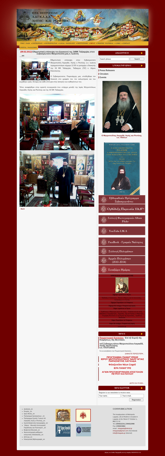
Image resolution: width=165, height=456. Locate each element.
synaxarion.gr (122, 326)
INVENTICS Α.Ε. (136, 452)
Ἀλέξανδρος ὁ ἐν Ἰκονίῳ (122, 300)
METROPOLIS (37, 43)
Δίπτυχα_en (28, 437)
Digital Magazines (28, 47)
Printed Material (105, 43)
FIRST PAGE (25, 43)
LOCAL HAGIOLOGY (67, 43)
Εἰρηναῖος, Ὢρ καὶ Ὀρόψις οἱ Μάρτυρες (131, 314)
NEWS (92, 43)
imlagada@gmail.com (120, 431)
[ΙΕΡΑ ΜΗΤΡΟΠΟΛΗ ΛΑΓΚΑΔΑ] (45, 17)
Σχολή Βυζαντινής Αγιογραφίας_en (36, 423)
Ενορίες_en (28, 411)
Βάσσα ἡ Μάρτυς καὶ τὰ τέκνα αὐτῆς (129, 298)
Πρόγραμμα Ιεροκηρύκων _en (34, 416)
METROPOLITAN (51, 43)
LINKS (118, 43)
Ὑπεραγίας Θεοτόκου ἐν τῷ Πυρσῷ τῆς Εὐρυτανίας (118, 315)
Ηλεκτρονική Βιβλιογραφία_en (34, 439)
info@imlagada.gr (119, 433)
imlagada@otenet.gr (125, 428)
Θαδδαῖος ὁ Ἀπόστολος (109, 298)
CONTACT (126, 43)
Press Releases (107, 70)
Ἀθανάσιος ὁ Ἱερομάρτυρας (108, 314)
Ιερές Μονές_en (29, 414)
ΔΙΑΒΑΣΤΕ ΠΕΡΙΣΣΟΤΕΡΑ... (134, 354)
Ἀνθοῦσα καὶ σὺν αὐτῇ (135, 312)
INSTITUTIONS (82, 43)
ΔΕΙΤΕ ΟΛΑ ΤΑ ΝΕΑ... (137, 383)
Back (23, 209)
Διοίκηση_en (28, 409)
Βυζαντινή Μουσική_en (32, 430)
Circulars (104, 74)
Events (103, 77)
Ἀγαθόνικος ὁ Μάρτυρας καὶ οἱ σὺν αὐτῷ (113, 312)
